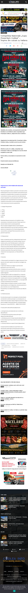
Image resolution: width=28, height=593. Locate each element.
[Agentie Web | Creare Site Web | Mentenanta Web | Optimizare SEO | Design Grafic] (14, 340)
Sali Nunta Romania (9, 579)
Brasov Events (24, 578)
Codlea (2, 386)
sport (2, 348)
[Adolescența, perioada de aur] (4, 525)
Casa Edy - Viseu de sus (17, 579)
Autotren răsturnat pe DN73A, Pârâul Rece (12, 404)
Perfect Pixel (9, 576)
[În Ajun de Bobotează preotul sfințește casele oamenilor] (4, 543)
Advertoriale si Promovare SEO (15, 578)
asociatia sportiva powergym (13, 343)
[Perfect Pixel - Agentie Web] (14, 377)
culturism (14, 345)
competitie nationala (5, 345)
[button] (26, 2)
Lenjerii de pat (19, 581)
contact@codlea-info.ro (17, 566)
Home (5, 571)
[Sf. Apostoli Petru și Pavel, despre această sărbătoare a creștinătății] (4, 536)
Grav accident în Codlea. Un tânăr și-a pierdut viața (14, 410)
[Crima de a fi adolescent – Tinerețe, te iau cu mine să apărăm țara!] (4, 518)
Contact (22, 571)
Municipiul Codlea (7, 43)
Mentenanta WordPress (17, 576)
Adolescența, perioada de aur (16, 523)
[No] (26, 588)
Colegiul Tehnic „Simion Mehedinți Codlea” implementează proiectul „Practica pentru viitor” (17, 499)
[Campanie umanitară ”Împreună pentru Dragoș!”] (4, 507)
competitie (22, 343)
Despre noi (10, 571)
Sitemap (16, 571)
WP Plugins (3, 579)
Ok (14, 591)
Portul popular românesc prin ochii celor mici (12, 385)
